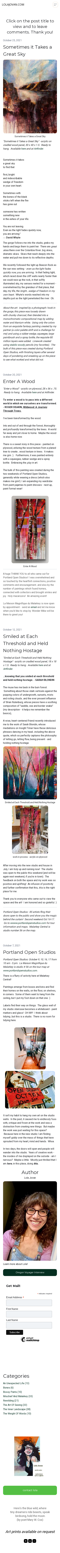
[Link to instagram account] (34, 1541)
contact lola (30, 1490)
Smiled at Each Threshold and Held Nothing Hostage (25, 643)
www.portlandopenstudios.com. (20, 970)
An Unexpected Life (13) (16, 1383)
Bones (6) (8, 1387)
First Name (12, 1309)
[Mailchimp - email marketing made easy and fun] (30, 1342)
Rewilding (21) (11, 1400)
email (34, 607)
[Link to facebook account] (26, 1541)
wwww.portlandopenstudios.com (28, 923)
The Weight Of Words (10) (17, 1413)
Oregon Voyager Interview (30, 1272)
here (23, 148)
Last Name (12, 1320)
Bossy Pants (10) (12, 1392)
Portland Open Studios (29, 952)
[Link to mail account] (30, 1541)
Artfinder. (39, 148)
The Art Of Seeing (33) (15, 1404)
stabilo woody (17, 344)
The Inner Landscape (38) (16, 1409)
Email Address (15, 1297)
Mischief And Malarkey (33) (18, 1396)
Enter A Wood (19, 381)
